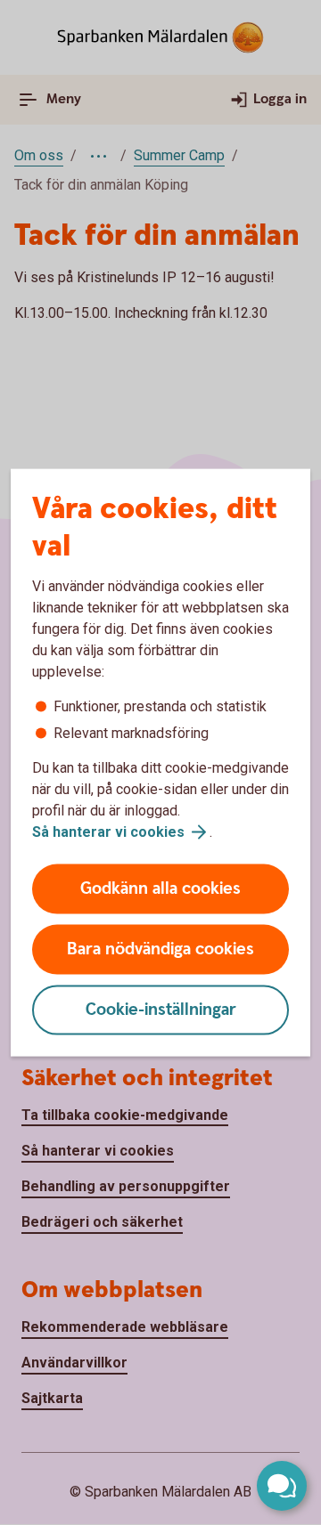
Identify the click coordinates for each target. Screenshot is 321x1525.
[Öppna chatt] (282, 1486)
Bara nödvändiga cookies (160, 949)
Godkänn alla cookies (160, 889)
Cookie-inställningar (161, 1010)
